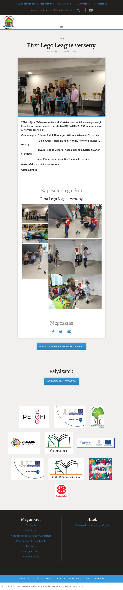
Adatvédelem (26, 578)
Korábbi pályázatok (61, 381)
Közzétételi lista (95, 578)
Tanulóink (31, 546)
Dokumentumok (31, 556)
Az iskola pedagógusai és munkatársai (31, 535)
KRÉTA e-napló (65, 4)
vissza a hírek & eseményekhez (61, 346)
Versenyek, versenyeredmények (92, 525)
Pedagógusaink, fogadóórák (30, 541)
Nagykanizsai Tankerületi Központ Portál (34, 4)
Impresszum (75, 578)
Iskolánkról (30, 530)
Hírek (61, 38)
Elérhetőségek (101, 4)
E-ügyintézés (83, 4)
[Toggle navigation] (61, 26)
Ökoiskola (31, 525)
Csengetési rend (30, 551)
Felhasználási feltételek (51, 578)
